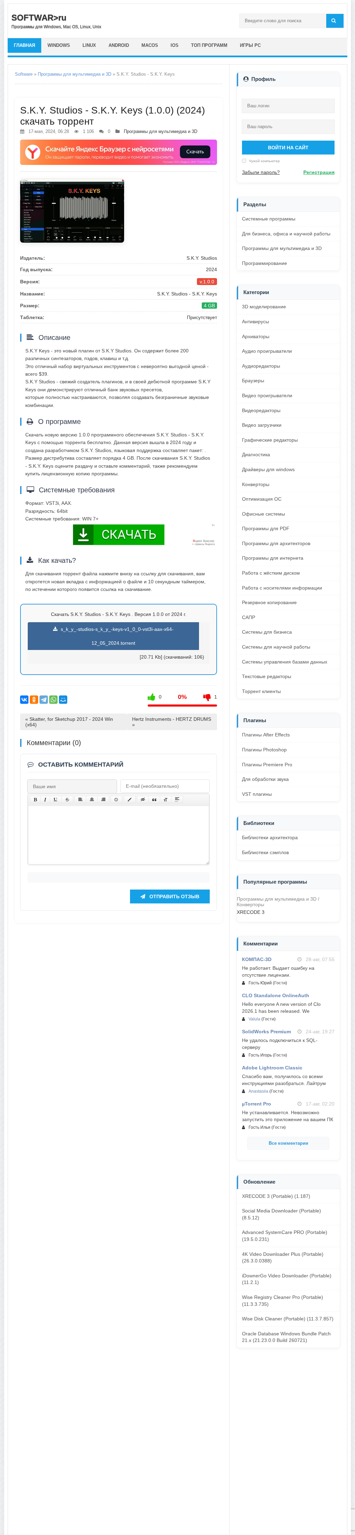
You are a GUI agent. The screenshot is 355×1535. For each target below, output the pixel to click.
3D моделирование (264, 306)
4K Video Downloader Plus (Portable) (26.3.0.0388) (282, 1257)
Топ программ (209, 45)
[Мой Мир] (63, 699)
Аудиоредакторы (261, 366)
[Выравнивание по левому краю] (80, 799)
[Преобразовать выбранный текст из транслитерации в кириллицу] (166, 799)
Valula (254, 1019)
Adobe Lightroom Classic (272, 1067)
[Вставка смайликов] (116, 799)
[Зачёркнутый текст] (67, 799)
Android (119, 45)
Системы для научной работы (276, 647)
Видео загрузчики (262, 425)
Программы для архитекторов (276, 543)
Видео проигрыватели (267, 395)
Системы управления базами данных (284, 662)
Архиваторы (255, 336)
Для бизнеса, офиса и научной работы (286, 233)
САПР (248, 617)
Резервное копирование (269, 602)
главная (24, 45)
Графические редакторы (270, 440)
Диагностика (256, 454)
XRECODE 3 (251, 912)
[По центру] (92, 799)
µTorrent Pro (256, 1104)
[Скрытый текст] (143, 799)
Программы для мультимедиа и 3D (74, 74)
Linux (89, 45)
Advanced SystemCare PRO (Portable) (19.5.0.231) (284, 1235)
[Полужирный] (35, 799)
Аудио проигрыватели (267, 351)
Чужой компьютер (264, 160)
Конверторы (255, 484)
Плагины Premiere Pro (267, 764)
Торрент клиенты (261, 691)
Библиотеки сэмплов (265, 852)
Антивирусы (255, 321)
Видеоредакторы (261, 410)
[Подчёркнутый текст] (56, 799)
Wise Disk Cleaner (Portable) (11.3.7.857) (288, 1318)
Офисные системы (263, 514)
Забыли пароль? (261, 172)
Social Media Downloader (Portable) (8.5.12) (281, 1214)
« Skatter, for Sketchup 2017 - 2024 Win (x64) (69, 721)
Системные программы (268, 219)
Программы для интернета (272, 558)
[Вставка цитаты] (154, 799)
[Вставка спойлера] (177, 799)
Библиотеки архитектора (270, 837)
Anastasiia (258, 1091)
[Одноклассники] (34, 699)
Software (24, 74)
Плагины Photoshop (264, 749)
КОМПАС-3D (256, 959)
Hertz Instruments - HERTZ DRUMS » (171, 721)
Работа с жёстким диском (271, 573)
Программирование (264, 263)
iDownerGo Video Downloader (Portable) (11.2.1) (286, 1279)
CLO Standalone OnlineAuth (275, 995)
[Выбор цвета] (130, 799)
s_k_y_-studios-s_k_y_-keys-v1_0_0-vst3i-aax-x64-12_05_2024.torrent (116, 636)
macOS (149, 45)
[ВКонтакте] (24, 699)
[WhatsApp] (53, 699)
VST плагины (257, 794)
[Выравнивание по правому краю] (103, 799)
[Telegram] (44, 699)
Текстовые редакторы (266, 676)
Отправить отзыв (173, 896)
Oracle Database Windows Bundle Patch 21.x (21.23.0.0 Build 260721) (286, 1337)
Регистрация (319, 172)
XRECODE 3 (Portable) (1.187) (276, 1196)
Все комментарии (288, 1143)
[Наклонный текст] (45, 799)
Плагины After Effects (266, 734)
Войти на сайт (288, 147)
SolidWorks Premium (266, 1031)
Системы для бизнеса (267, 632)
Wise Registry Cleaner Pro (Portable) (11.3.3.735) (282, 1300)
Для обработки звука (265, 779)
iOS (175, 45)
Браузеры (253, 380)
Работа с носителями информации (282, 588)
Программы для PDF (265, 528)
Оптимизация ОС (262, 499)
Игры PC (250, 45)
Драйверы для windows (268, 469)
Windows (58, 45)
